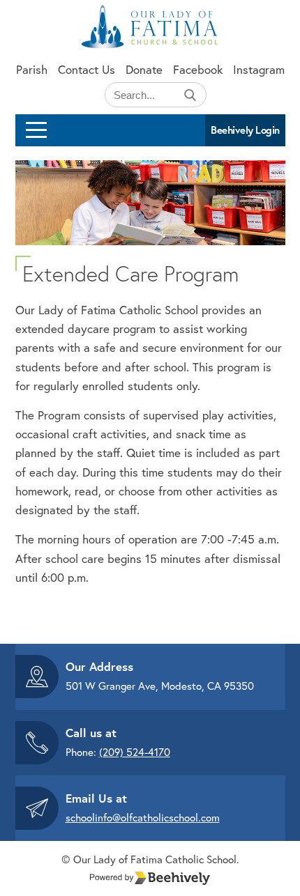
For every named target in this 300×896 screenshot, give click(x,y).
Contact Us (86, 69)
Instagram (259, 69)
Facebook (198, 69)
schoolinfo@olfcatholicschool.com (143, 817)
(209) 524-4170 (134, 752)
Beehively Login (245, 130)
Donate (144, 69)
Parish (31, 69)
